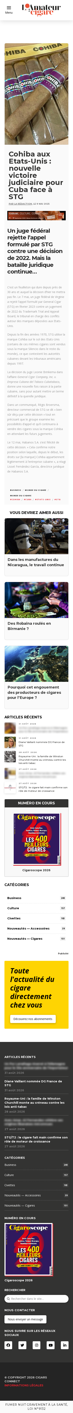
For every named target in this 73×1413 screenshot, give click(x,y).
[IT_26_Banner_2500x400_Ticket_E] (36, 215)
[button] (9, 10)
